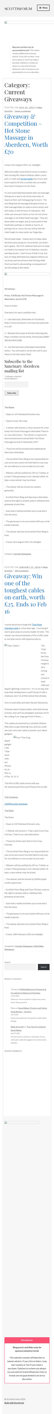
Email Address (11, 378)
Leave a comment (23, 111)
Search (7, 962)
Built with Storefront (14, 1402)
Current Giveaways (22, 554)
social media (26, 178)
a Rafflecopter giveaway (16, 803)
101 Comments (22, 571)
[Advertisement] (27, 1080)
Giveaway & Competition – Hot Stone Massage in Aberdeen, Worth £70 (26, 133)
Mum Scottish (17, 1027)
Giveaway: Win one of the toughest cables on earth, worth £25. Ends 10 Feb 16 (25, 593)
